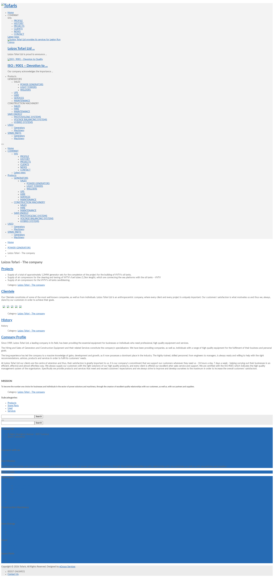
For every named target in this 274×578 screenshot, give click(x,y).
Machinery (19, 229)
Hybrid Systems (15, 534)
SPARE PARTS (14, 232)
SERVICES (25, 197)
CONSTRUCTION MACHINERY (29, 202)
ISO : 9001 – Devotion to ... (28, 65)
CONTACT (25, 170)
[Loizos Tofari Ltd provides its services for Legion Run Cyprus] (34, 42)
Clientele (7, 291)
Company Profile (13, 337)
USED (10, 224)
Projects (7, 269)
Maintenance (14, 502)
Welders (18, 491)
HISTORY (25, 159)
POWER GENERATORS (38, 183)
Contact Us (13, 574)
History (6, 320)
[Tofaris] (9, 5)
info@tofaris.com (16, 440)
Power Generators (23, 486)
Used (10, 408)
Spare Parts (13, 406)
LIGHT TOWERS (35, 186)
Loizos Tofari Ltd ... (21, 48)
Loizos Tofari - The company (31, 285)
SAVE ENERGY (21, 213)
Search (39, 416)
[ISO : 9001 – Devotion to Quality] (25, 59)
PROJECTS (25, 162)
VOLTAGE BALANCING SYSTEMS (36, 219)
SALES (23, 181)
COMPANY (13, 151)
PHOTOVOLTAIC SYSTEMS (33, 216)
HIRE (22, 194)
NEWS (23, 167)
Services (12, 411)
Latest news (20, 173)
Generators (19, 227)
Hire (10, 496)
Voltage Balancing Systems (20, 532)
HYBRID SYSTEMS (29, 221)
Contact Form (8, 445)
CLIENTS (24, 165)
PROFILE (24, 156)
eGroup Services (67, 567)
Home (11, 148)
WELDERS (32, 189)
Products (12, 175)
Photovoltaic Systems (18, 529)
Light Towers (20, 488)
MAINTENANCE (28, 200)
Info (16, 154)
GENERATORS (21, 178)
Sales (10, 483)
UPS (22, 192)
